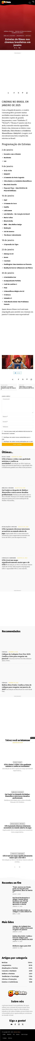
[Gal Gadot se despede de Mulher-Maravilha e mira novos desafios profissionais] (17, 509)
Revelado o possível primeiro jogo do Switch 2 (8, 388)
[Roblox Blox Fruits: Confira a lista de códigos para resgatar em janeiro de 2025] (17, 673)
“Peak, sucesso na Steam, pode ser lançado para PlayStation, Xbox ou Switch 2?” (22, 889)
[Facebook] (14, 93)
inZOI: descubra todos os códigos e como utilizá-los (22, 911)
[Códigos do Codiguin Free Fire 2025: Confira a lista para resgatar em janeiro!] (17, 642)
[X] (18, 93)
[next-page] (19, 867)
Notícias (28, 35)
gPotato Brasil (17, 1032)
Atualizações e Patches (9, 526)
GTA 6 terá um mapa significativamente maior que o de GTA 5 (15, 562)
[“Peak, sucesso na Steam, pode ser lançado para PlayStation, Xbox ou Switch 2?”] (6, 889)
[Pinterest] (22, 93)
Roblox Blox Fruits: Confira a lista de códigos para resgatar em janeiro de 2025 (16, 687)
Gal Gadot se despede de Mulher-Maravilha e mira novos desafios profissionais (15, 492)
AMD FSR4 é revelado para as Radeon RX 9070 (26, 387)
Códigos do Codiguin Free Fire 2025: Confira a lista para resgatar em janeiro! (16, 656)
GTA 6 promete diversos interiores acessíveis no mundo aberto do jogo (16, 531)
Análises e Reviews (9, 31)
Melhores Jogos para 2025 (22, 946)
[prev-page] (15, 867)
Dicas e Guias (6, 456)
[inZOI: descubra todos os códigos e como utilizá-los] (6, 913)
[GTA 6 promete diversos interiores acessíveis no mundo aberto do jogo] (17, 546)
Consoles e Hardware (9, 558)
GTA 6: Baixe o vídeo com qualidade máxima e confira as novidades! (16, 461)
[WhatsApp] (27, 93)
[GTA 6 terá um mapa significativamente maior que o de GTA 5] (17, 577)
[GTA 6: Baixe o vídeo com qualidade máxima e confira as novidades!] (17, 476)
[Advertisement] (17, 71)
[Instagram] (19, 1024)
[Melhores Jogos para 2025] (6, 948)
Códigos (4, 651)
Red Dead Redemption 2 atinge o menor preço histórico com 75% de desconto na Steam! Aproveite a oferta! (21, 901)
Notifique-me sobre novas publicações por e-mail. (18, 441)
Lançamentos (20, 35)
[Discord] (11, 1024)
